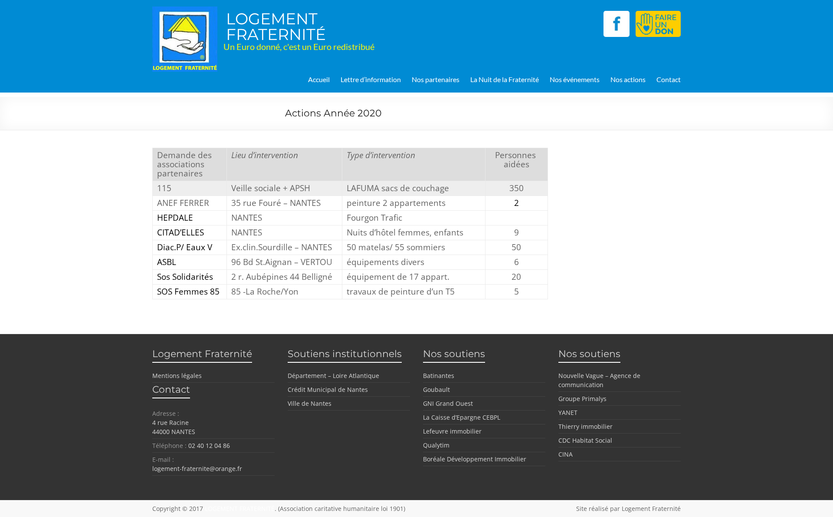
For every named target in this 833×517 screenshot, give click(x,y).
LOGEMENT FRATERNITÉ (276, 26)
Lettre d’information (371, 79)
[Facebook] (618, 15)
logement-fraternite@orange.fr (197, 468)
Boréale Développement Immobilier (474, 459)
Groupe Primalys (582, 398)
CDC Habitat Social (585, 440)
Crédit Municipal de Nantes (328, 389)
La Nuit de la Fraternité (504, 79)
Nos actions (628, 79)
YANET (567, 412)
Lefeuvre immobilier (452, 431)
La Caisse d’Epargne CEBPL (461, 417)
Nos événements (575, 79)
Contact (668, 79)
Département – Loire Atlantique (333, 375)
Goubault (436, 389)
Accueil (319, 79)
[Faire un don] (658, 15)
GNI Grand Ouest (448, 403)
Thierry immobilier (585, 426)
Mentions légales (177, 375)
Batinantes (438, 375)
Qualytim (436, 445)
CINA (565, 454)
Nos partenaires (435, 79)
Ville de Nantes (309, 403)
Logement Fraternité (651, 508)
